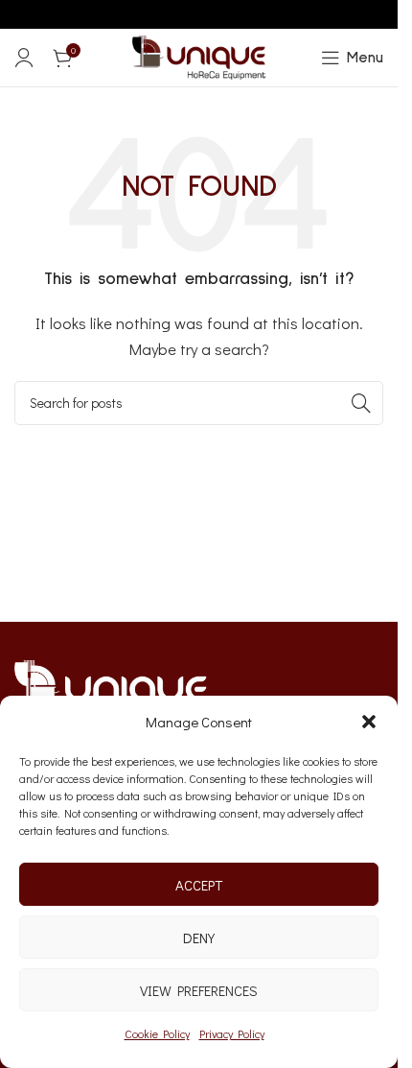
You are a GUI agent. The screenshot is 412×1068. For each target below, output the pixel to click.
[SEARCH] (361, 403)
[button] (368, 721)
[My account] (24, 57)
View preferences (199, 990)
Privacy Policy (231, 1033)
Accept (198, 884)
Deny (199, 937)
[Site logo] (199, 55)
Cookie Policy (157, 1033)
